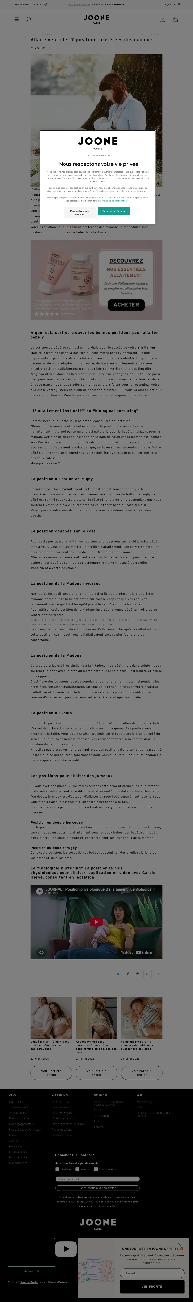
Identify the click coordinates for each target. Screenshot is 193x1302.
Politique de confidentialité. (115, 200)
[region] (98, 177)
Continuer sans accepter (98, 155)
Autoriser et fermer (114, 211)
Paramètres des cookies (79, 212)
